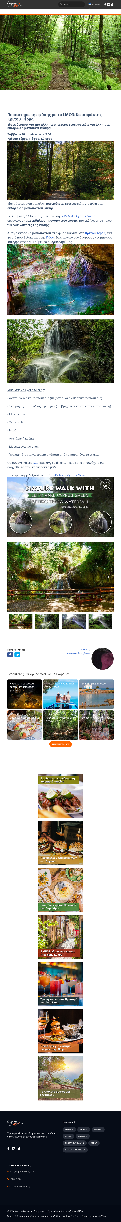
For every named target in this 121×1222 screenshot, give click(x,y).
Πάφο (50, 237)
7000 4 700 (15, 1178)
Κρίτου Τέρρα (95, 233)
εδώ (36, 463)
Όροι (9, 1216)
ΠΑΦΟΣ (68, 1136)
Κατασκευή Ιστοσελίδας (71, 1211)
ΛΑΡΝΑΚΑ (98, 1129)
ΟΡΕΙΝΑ (94, 1143)
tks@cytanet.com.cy (20, 1186)
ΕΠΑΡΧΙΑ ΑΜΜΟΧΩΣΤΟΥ (75, 1150)
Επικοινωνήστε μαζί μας (95, 1216)
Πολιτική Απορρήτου (25, 1216)
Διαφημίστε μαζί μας (49, 1216)
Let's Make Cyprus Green (78, 216)
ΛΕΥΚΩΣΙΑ (69, 1129)
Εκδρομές (62, 674)
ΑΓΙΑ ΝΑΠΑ (82, 1136)
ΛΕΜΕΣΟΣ (84, 1129)
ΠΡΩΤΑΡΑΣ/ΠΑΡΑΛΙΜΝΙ (74, 1143)
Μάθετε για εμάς (71, 1216)
